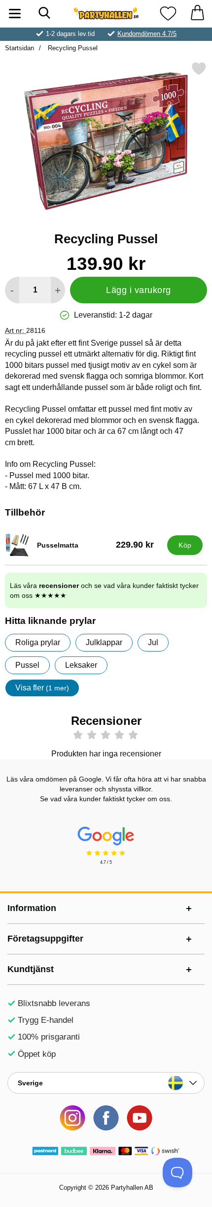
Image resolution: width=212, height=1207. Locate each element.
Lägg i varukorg (138, 290)
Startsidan (19, 48)
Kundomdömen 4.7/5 (147, 33)
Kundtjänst (30, 969)
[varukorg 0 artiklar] (197, 13)
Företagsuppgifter (45, 939)
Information (31, 908)
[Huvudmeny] (15, 13)
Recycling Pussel (72, 48)
